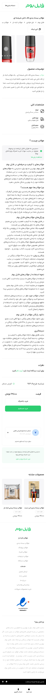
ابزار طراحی (30, 22)
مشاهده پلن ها (36, 157)
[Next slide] (6, 49)
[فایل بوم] (35, 5)
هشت (27, 682)
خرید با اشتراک (23, 401)
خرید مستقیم (23, 408)
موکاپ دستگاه (23, 561)
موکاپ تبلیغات (23, 556)
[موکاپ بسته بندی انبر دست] (34, 492)
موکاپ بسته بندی (23, 543)
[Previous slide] (40, 49)
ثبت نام (19, 371)
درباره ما (23, 580)
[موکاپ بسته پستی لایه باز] (12, 492)
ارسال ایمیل (23, 572)
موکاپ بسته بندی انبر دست (34, 508)
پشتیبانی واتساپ (23, 585)
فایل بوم (41, 22)
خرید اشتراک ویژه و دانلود (23, 459)
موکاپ (41, 75)
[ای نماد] (23, 604)
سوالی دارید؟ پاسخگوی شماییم (23, 441)
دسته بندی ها (10, 5)
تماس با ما (23, 576)
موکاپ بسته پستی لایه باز (13, 508)
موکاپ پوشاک (23, 548)
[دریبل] (3, 681)
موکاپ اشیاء (39, 512)
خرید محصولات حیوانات (23, 589)
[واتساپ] (6, 681)
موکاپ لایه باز (17, 22)
